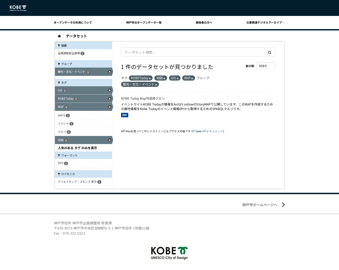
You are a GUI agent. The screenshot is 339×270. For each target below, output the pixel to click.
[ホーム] (59, 35)
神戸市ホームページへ (259, 204)
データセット (76, 35)
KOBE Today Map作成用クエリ (143, 98)
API (193, 131)
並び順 (250, 66)
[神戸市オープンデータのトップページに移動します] (20, 8)
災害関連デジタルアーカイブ (264, 22)
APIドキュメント (212, 131)
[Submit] (270, 52)
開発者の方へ (204, 22)
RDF (124, 115)
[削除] (150, 78)
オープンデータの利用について (73, 22)
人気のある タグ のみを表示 (77, 147)
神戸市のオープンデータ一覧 (144, 22)
